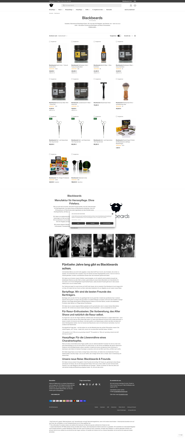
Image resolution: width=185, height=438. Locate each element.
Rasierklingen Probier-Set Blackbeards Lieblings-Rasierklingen (125, 141)
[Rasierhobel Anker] (104, 90)
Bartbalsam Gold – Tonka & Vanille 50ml (79, 66)
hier (109, 425)
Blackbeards (57, 13)
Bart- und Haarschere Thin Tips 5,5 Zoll (58, 141)
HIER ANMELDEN (55, 394)
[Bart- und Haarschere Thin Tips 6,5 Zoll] (104, 128)
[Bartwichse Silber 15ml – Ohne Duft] (59, 90)
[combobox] (91, 5)
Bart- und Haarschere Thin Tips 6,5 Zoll (103, 141)
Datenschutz (113, 407)
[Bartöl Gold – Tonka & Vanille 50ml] (59, 53)
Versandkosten (79, 421)
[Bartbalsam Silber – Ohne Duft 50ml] (126, 53)
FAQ (135, 1)
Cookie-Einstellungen (121, 410)
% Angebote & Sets (97, 9)
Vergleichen (113, 36)
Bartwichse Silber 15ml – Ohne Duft (58, 103)
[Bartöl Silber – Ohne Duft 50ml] (104, 53)
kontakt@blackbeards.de (120, 391)
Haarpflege (79, 9)
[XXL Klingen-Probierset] (59, 166)
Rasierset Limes (79, 178)
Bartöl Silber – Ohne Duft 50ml (102, 66)
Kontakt (96, 407)
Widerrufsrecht (122, 407)
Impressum (102, 407)
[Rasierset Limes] (81, 166)
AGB (108, 407)
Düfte (87, 9)
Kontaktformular (123, 394)
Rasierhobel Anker (102, 102)
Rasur (60, 9)
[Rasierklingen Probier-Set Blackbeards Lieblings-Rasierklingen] (126, 128)
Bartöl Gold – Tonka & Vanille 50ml (58, 66)
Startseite (51, 13)
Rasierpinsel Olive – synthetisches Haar (124, 103)
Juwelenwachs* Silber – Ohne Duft (81, 103)
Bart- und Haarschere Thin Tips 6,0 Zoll (80, 141)
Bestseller (109, 9)
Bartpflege (52, 9)
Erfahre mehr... (92, 27)
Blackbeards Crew (127, 1)
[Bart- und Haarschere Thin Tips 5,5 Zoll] (59, 128)
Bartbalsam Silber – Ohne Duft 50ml (124, 66)
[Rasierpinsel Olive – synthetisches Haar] (126, 90)
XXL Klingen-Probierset (59, 178)
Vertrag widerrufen (132, 410)
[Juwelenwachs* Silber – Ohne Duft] (81, 90)
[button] (135, 5)
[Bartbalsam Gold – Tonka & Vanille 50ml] (81, 53)
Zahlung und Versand (131, 407)
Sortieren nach (53, 36)
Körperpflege (68, 9)
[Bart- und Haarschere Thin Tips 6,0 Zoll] (81, 128)
